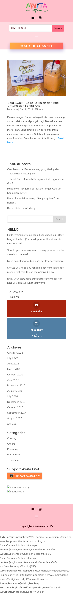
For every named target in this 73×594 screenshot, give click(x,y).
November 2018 (16, 385)
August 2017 (14, 418)
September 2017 (16, 412)
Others (39, 109)
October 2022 (15, 353)
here (61, 261)
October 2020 (15, 374)
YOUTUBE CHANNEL (36, 46)
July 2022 (12, 358)
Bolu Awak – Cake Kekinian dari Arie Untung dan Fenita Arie (33, 104)
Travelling (13, 460)
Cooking (11, 438)
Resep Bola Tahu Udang (21, 208)
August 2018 (14, 391)
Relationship (14, 454)
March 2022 (14, 369)
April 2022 (13, 363)
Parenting (12, 449)
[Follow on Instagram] (40, 18)
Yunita (14, 109)
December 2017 (16, 402)
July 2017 (12, 423)
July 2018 (12, 396)
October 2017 (15, 407)
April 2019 (13, 380)
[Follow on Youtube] (33, 18)
